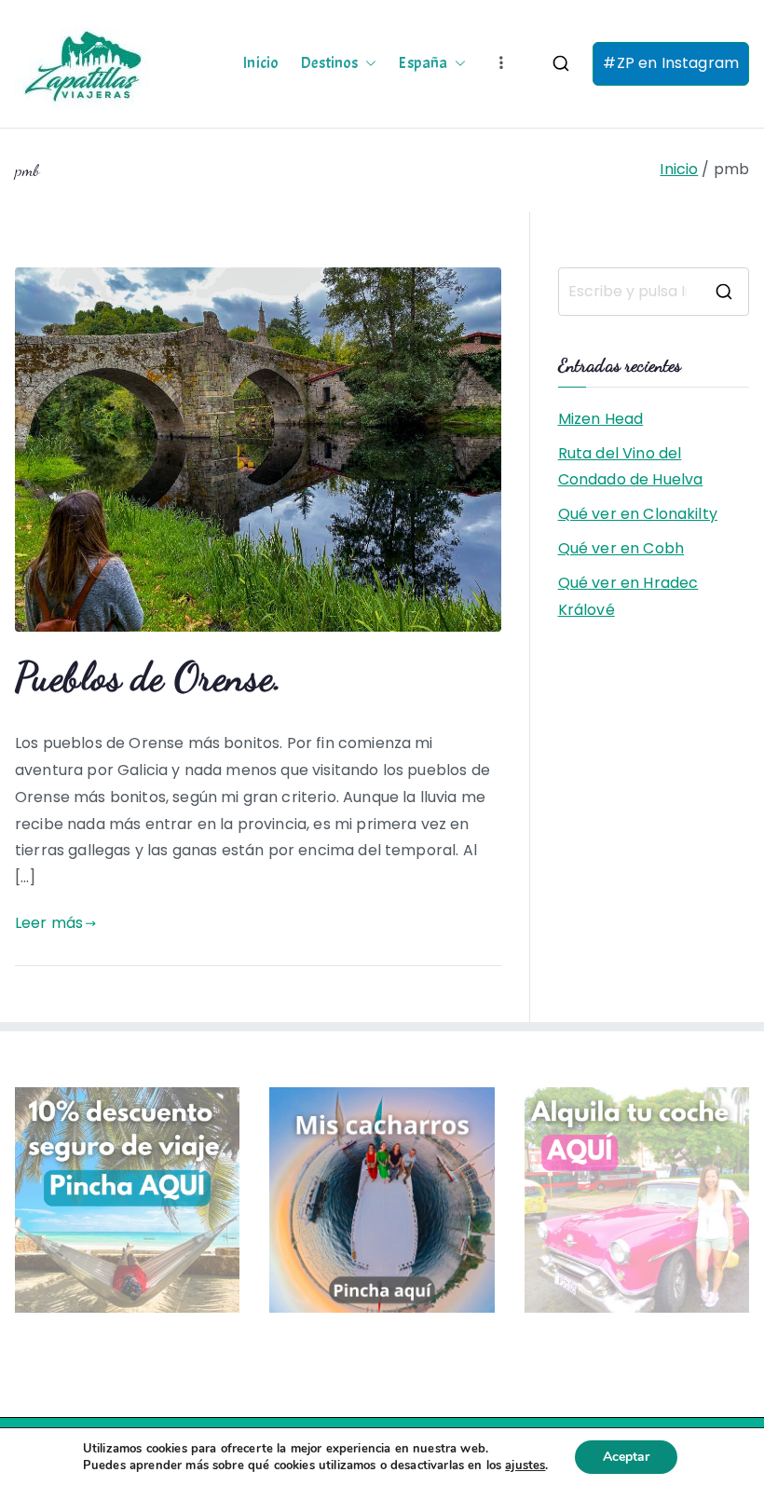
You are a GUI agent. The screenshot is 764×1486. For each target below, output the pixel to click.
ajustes (525, 1465)
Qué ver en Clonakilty (637, 514)
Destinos (329, 63)
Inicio (261, 63)
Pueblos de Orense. (148, 676)
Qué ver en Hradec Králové (628, 596)
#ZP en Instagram (671, 63)
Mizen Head (601, 418)
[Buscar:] (653, 291)
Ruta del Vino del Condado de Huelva (630, 467)
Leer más (49, 923)
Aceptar (626, 1457)
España (423, 63)
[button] (367, 63)
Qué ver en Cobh (621, 548)
